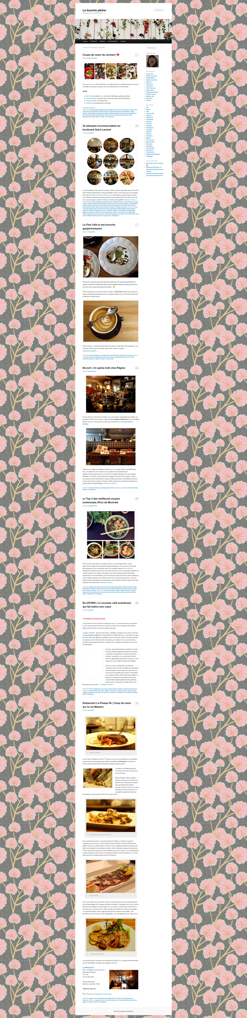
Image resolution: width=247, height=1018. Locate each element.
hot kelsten (91, 212)
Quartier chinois (128, 115)
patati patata (113, 214)
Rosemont (92, 117)
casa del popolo (122, 210)
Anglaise (148, 115)
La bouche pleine (94, 10)
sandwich (89, 215)
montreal (107, 214)
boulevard (98, 210)
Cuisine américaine (92, 203)
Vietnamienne (150, 152)
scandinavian (120, 729)
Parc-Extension (87, 115)
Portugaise (149, 146)
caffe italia (109, 210)
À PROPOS (93, 41)
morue (134, 727)
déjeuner (85, 489)
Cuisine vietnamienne (115, 113)
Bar (90, 110)
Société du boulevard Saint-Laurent (101, 195)
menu (114, 469)
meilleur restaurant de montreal (91, 214)
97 (137, 499)
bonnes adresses (130, 209)
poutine (101, 729)
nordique (85, 729)
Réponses (115, 215)
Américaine (149, 117)
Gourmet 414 (113, 727)
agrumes (87, 357)
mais (127, 212)
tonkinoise (133, 592)
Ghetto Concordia (126, 113)
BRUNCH (102, 41)
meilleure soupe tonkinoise (122, 590)
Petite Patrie (108, 115)
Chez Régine (134, 488)
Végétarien (119, 207)
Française (149, 130)
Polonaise (149, 144)
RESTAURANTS (113, 41)
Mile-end (134, 113)
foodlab (133, 210)
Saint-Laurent (132, 214)
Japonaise (149, 136)
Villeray (98, 117)
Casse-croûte (133, 110)
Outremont (149, 84)
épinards (120, 357)
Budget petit (111, 110)
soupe (128, 592)
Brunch (94, 202)
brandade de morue (100, 357)
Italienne (148, 134)
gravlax (120, 727)
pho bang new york (97, 592)
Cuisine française (123, 203)
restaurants (121, 214)
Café (117, 110)
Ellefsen (107, 727)
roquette (97, 359)
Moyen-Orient (150, 142)
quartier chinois (115, 592)
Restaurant (86, 117)
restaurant (123, 592)
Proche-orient (150, 148)
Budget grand (95, 110)
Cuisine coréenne (104, 111)
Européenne (150, 128)
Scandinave (149, 150)
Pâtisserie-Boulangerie (98, 115)
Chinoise (149, 123)
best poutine (90, 209)
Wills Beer (89, 103)
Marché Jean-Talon (92, 588)
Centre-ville (86, 111)
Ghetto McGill (150, 78)
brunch (104, 210)
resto (126, 214)
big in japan (113, 209)
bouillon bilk (92, 210)
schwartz (94, 215)
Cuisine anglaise (102, 203)
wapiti (84, 730)
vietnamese (91, 594)
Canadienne (149, 119)
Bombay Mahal (121, 209)
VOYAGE (123, 41)
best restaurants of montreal (102, 209)
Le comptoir (121, 212)
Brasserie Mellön (91, 101)
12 (137, 368)
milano (102, 214)
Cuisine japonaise (93, 113)
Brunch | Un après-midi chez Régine (104, 368)
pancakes (91, 359)
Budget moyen (104, 110)
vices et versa (107, 215)
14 (137, 126)
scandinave (113, 729)
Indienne (148, 132)
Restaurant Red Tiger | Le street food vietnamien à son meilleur (154, 169)
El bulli (128, 210)
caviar (103, 727)
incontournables (107, 212)
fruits (128, 357)
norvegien (90, 729)
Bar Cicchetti (90, 96)
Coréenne (149, 126)
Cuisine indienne (124, 111)
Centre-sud (99, 587)
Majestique (132, 212)
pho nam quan (106, 592)
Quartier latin (99, 207)
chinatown (112, 590)
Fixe (125, 357)
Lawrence (115, 212)
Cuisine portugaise (103, 113)
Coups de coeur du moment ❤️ (101, 54)
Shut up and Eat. (127, 568)
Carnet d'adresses (124, 110)
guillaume (85, 212)
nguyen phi (86, 592)
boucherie (85, 210)
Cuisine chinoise (94, 111)
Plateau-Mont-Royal (117, 115)
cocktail (116, 357)
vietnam (85, 594)
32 (137, 603)
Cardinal (115, 210)
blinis (95, 727)
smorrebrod (128, 729)
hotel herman (98, 212)
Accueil (85, 41)
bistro (92, 357)
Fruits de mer (150, 140)
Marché (148, 138)
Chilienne (149, 121)
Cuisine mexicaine (88, 205)
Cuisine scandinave (117, 725)
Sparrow (100, 215)
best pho (106, 590)
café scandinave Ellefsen (92, 672)
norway (96, 729)
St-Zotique (134, 729)
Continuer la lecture (90, 108)
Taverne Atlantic (91, 98)
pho (90, 592)
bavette (92, 727)
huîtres (124, 727)
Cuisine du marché (114, 111)
